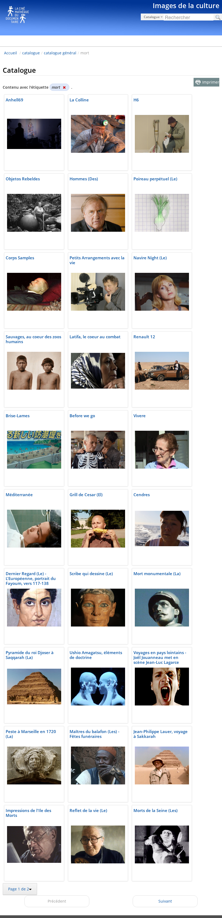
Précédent (57, 901)
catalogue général (60, 52)
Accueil (10, 52)
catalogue (31, 52)
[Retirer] (64, 87)
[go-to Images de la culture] (111, 16)
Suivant (165, 901)
